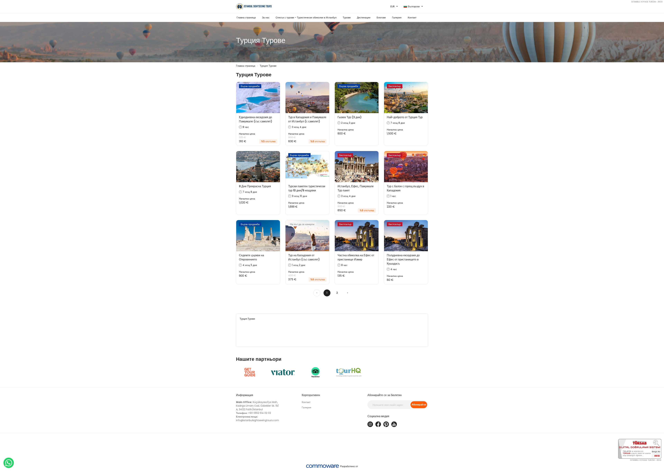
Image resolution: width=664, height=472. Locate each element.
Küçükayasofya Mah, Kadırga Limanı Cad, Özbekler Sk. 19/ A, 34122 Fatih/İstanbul (257, 405)
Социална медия (378, 416)
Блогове (381, 17)
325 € (242, 137)
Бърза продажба (250, 86)
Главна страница (246, 17)
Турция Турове (268, 65)
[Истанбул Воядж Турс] (282, 6)
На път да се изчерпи (302, 224)
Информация (244, 395)
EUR (392, 6)
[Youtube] (394, 424)
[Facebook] (378, 424)
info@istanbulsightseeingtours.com (257, 418)
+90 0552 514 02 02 (253, 413)
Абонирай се (419, 404)
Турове (347, 17)
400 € (292, 275)
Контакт (412, 17)
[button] (306, 17)
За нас (265, 17)
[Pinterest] (386, 424)
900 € (292, 137)
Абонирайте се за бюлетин (384, 395)
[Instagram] (370, 424)
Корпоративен (311, 395)
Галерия (306, 407)
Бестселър (395, 86)
